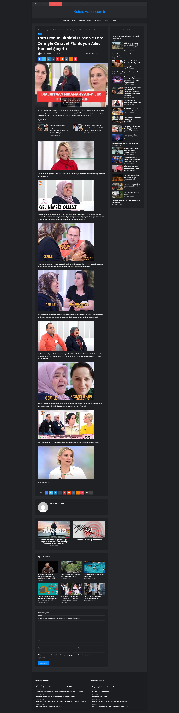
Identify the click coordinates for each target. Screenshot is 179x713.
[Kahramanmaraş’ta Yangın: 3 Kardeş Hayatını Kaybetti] (117, 150)
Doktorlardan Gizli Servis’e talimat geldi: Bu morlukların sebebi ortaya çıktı (132, 64)
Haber (74, 20)
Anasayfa (66, 20)
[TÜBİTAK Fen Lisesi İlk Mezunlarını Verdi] (117, 111)
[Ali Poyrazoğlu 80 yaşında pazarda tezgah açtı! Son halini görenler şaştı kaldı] (48, 567)
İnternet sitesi (77, 648)
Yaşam (106, 20)
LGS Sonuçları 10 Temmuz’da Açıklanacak (132, 101)
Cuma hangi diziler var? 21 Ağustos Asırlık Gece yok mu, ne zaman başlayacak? (47, 598)
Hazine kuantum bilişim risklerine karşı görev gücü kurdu (79, 4)
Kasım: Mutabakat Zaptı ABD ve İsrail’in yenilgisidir (132, 119)
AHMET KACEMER (46, 54)
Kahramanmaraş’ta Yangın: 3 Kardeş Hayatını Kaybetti (131, 150)
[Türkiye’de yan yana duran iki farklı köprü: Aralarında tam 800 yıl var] (117, 45)
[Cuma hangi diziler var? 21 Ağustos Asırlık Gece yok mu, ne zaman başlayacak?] (48, 589)
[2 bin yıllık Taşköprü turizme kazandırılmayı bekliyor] (71, 567)
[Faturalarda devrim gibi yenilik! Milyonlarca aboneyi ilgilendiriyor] (117, 128)
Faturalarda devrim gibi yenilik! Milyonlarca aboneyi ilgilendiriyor (132, 128)
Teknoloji (97, 20)
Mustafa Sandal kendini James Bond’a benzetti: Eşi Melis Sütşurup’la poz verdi (93, 128)
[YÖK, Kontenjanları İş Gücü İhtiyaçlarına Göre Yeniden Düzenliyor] (117, 168)
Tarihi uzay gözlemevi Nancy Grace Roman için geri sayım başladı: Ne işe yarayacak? (132, 80)
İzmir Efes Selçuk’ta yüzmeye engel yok (94, 575)
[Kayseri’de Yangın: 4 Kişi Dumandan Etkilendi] (117, 186)
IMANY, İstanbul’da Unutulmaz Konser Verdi (132, 136)
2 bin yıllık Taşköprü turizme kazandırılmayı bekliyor (70, 575)
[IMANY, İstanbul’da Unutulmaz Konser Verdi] (117, 137)
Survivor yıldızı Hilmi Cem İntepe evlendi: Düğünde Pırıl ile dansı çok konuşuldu (70, 598)
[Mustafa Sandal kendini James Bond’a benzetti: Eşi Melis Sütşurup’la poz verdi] (78, 127)
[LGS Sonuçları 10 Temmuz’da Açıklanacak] (117, 103)
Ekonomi (82, 20)
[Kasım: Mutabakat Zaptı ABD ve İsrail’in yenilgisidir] (117, 119)
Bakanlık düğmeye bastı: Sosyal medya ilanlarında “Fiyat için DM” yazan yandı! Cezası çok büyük (132, 91)
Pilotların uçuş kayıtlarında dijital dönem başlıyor (93, 597)
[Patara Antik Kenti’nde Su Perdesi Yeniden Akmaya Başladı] (117, 177)
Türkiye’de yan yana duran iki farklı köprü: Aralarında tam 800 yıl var (131, 46)
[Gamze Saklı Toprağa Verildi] (117, 194)
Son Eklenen (127, 29)
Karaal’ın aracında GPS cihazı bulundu (125, 143)
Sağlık (89, 20)
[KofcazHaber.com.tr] (89, 11)
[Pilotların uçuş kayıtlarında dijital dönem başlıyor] (94, 589)
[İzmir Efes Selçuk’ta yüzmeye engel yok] (94, 567)
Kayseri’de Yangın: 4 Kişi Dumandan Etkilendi (132, 185)
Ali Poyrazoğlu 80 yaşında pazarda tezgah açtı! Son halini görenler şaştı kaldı (46, 576)
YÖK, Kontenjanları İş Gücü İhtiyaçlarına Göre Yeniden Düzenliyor (132, 168)
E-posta (40, 648)
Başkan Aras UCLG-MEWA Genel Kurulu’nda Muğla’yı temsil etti (132, 159)
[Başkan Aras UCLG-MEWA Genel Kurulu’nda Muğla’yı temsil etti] (117, 159)
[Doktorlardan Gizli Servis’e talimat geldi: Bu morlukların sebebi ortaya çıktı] (117, 63)
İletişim (113, 20)
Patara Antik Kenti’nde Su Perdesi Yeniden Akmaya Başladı (132, 177)
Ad (39, 641)
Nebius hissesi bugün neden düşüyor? (125, 72)
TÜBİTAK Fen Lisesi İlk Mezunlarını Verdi (131, 110)
